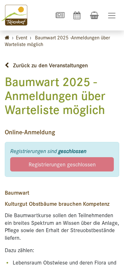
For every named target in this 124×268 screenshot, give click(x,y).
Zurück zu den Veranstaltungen (49, 65)
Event (21, 37)
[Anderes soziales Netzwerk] (59, 15)
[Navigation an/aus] (111, 15)
